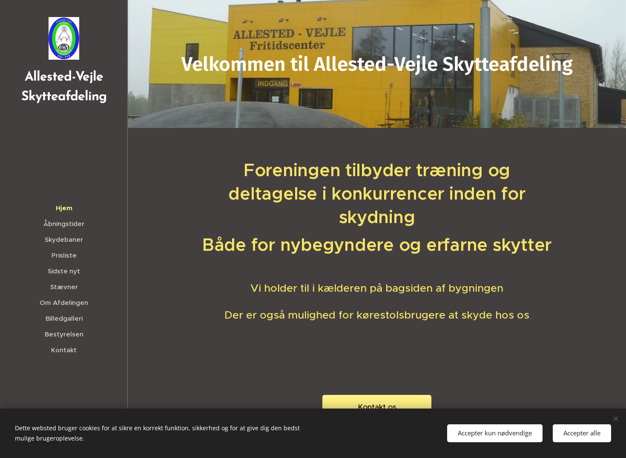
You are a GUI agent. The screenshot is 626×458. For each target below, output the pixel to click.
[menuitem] (64, 208)
